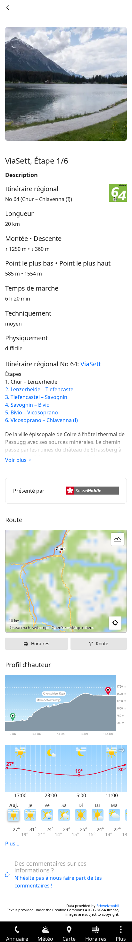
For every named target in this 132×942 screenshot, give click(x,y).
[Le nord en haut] (97, 623)
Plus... (12, 843)
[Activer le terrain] (117, 539)
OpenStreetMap (66, 627)
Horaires (40, 644)
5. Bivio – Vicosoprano (31, 412)
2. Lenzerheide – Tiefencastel (40, 389)
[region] (66, 581)
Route (102, 644)
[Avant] (7, 7)
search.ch (21, 627)
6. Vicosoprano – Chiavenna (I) (41, 420)
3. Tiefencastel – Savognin (36, 397)
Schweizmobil (107, 905)
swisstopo (41, 627)
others (88, 627)
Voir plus (16, 459)
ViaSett (90, 364)
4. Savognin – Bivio (27, 404)
